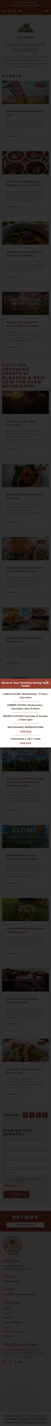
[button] (47, 682)
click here (25, 731)
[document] (25, 713)
